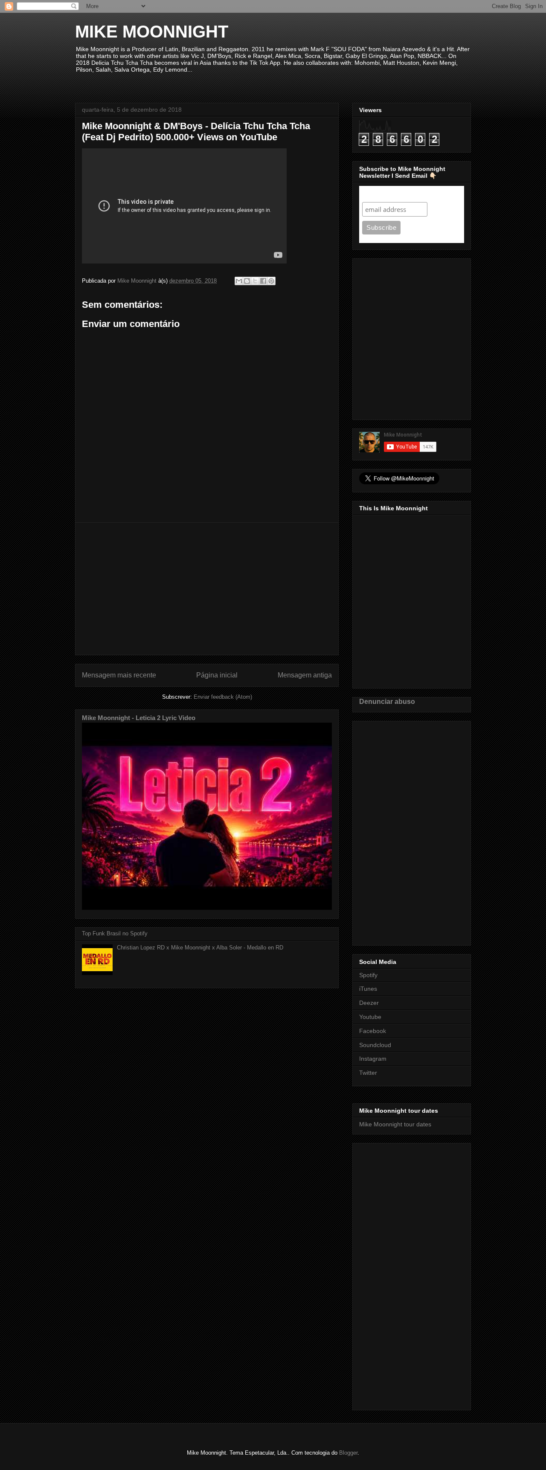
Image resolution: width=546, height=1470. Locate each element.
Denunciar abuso (387, 701)
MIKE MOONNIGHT (151, 31)
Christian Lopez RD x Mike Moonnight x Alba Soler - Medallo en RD (200, 947)
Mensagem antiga (305, 675)
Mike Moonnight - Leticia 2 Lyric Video (138, 717)
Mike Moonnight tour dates (395, 1124)
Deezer (369, 1002)
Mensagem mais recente (119, 675)
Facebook (372, 1030)
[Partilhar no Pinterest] (271, 281)
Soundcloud (375, 1045)
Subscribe (378, 193)
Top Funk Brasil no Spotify (115, 933)
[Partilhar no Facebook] (263, 281)
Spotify (368, 975)
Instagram (372, 1058)
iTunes (368, 988)
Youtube (370, 1016)
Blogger (348, 1453)
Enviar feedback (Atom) (223, 697)
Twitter (368, 1072)
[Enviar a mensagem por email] (239, 281)
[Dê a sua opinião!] (247, 281)
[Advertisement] (207, 588)
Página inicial (217, 675)
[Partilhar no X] (255, 281)
